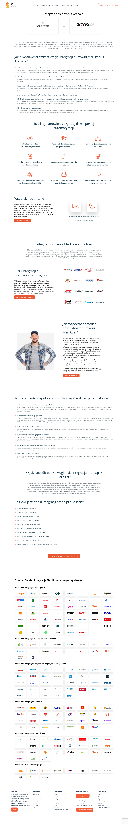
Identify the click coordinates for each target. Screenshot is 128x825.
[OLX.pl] (57, 593)
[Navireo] (70, 689)
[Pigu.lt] (107, 600)
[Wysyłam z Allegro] (107, 714)
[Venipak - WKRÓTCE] (107, 720)
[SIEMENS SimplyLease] (95, 739)
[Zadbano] (20, 720)
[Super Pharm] (70, 619)
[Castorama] (33, 606)
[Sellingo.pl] (20, 644)
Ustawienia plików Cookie (61, 809)
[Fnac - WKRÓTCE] (20, 632)
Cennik (63, 5)
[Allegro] (20, 593)
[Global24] (95, 720)
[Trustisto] (107, 770)
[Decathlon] (82, 600)
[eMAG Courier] (95, 727)
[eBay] (33, 593)
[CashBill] (57, 745)
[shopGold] (33, 651)
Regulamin (100, 799)
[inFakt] (107, 682)
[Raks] (107, 676)
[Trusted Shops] (20, 777)
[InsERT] (70, 695)
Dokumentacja (101, 801)
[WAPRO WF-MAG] (20, 669)
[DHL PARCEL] (33, 707)
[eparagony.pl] (33, 689)
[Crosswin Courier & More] (70, 727)
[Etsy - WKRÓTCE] (95, 606)
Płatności (35, 805)
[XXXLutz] (95, 619)
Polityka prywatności (103, 807)
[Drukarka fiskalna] (82, 770)
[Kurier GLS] (57, 707)
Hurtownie (35, 797)
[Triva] (82, 682)
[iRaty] (95, 752)
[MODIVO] (70, 600)
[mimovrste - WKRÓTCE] (70, 632)
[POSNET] (70, 770)
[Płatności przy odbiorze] (57, 752)
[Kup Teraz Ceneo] (95, 593)
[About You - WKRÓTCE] (57, 632)
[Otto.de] (45, 600)
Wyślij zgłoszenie (83, 796)
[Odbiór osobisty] (57, 714)
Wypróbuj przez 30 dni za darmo (110, 5)
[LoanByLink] (20, 758)
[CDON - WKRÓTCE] (45, 632)
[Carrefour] (45, 619)
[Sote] (95, 651)
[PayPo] (70, 752)
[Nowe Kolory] (20, 727)
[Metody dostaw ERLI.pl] (45, 727)
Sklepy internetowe (38, 799)
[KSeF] (82, 689)
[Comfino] (33, 758)
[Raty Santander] (82, 739)
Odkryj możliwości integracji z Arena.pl (64, 556)
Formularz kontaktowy (85, 810)
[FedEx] (20, 714)
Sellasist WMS (45, 5)
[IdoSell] (70, 644)
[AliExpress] (57, 606)
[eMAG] (20, 600)
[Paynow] (33, 752)
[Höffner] (107, 619)
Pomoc (100, 797)
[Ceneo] (20, 770)
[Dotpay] (33, 739)
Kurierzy (35, 803)
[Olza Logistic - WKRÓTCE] (57, 720)
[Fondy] (95, 745)
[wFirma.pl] (45, 669)
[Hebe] (70, 606)
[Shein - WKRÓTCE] (107, 626)
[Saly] (107, 644)
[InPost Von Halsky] (82, 626)
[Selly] (107, 651)
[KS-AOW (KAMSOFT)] (70, 676)
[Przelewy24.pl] (70, 739)
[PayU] (45, 739)
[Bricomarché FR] (33, 626)
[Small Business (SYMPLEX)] (20, 682)
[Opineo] (33, 770)
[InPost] (33, 727)
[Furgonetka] (33, 714)
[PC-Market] (95, 676)
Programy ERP (36, 801)
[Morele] (20, 606)
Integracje (55, 5)
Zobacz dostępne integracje (24, 297)
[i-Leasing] (82, 752)
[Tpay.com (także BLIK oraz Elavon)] (20, 739)
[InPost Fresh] (33, 600)
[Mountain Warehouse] (70, 626)
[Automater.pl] (95, 770)
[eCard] (70, 745)
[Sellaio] (33, 657)
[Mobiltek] (20, 752)
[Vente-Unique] (57, 619)
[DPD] (70, 707)
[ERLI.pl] (82, 593)
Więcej (14, 809)
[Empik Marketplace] (70, 593)
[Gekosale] (95, 644)
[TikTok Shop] (95, 626)
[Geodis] (82, 720)
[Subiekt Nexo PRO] (57, 669)
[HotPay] (20, 745)
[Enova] (57, 676)
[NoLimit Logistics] (82, 714)
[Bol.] (107, 613)
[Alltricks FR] (57, 626)
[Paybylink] (107, 752)
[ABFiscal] (33, 777)
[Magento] (33, 644)
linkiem (95, 371)
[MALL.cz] (82, 613)
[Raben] (33, 720)
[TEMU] (20, 613)
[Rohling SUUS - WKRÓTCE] (45, 720)
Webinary (57, 803)
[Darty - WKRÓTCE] (33, 632)
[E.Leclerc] (82, 619)
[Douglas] (82, 606)
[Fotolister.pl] (45, 770)
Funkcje (35, 5)
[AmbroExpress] (70, 714)
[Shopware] (20, 651)
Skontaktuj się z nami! (22, 220)
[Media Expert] (95, 613)
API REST (100, 803)
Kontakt (70, 5)
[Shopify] (45, 651)
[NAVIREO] (33, 669)
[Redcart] (57, 651)
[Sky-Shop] (70, 651)
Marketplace (36, 795)
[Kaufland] (57, 600)
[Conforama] (33, 619)
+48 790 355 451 (80, 803)
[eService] (82, 745)
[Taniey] (70, 613)
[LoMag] (82, 676)
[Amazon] (107, 593)
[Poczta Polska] (82, 707)
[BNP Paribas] (45, 745)
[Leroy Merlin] (33, 613)
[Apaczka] (107, 707)
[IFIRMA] (45, 689)
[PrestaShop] (45, 644)
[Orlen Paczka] (45, 714)
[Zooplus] (20, 626)
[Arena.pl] (45, 593)
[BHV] (45, 626)
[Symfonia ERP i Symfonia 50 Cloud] (82, 669)
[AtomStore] (82, 651)
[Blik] (33, 745)
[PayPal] (57, 739)
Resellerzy (57, 797)
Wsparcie (78, 5)
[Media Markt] (45, 613)
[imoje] (107, 745)
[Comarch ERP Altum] (45, 676)
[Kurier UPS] (45, 707)
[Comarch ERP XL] (107, 669)
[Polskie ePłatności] (45, 752)
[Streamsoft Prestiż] (33, 682)
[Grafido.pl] (57, 770)
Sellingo (57, 799)
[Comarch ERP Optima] (95, 669)
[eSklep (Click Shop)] (82, 644)
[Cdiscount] (107, 606)
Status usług (101, 805)
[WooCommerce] (57, 644)
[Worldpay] (107, 739)
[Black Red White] (45, 606)
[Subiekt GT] (70, 669)
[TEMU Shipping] (82, 727)
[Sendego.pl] (20, 707)
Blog (56, 805)
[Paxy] (57, 727)
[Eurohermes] (70, 720)
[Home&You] (95, 600)
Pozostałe (35, 807)
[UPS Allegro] (95, 714)
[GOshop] (20, 657)
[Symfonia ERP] (70, 682)
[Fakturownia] (95, 682)
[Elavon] (45, 758)
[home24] (57, 613)
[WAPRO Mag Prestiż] (33, 676)
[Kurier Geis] (95, 707)
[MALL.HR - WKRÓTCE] (82, 632)
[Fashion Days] (20, 619)
